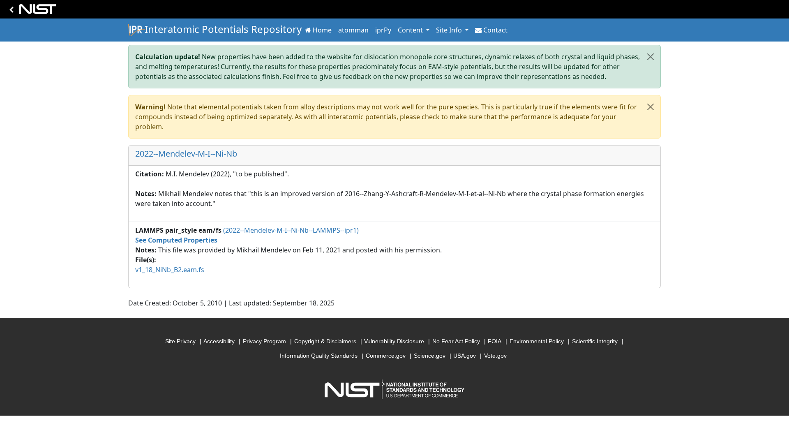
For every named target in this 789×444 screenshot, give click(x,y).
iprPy (383, 30)
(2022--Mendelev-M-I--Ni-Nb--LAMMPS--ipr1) (291, 230)
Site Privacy (180, 341)
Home (322, 30)
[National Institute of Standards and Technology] (31, 11)
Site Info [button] (450, 30)
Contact (495, 30)
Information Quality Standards (319, 355)
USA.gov (464, 355)
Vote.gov (495, 355)
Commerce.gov (386, 355)
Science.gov (429, 355)
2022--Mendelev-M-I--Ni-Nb (186, 153)
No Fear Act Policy (456, 341)
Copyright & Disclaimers (325, 341)
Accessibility (219, 341)
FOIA (494, 341)
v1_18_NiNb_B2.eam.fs (169, 269)
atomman (353, 30)
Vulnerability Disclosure (394, 341)
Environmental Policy (537, 341)
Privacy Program (264, 341)
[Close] (650, 56)
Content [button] (411, 30)
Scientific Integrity (595, 341)
